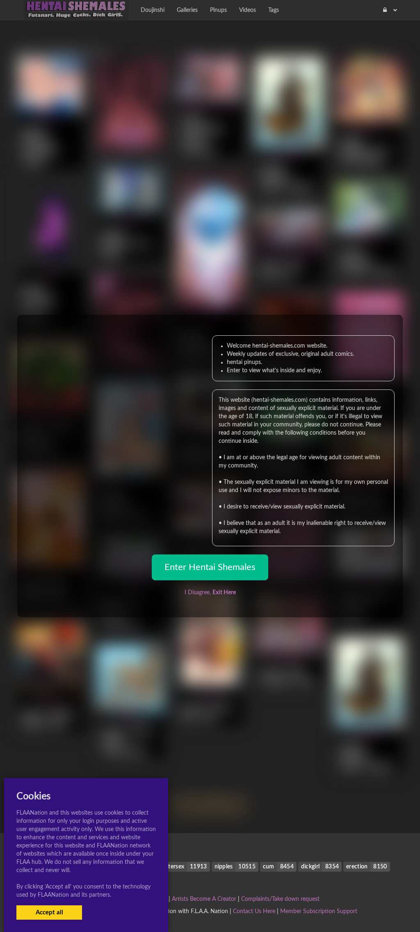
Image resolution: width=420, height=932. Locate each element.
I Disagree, (210, 592)
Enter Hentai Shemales (210, 567)
